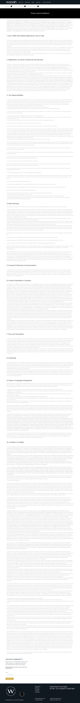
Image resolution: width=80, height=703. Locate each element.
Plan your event (47, 2)
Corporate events (32, 6)
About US (21, 2)
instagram (37, 686)
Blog (33, 2)
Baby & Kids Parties (19, 6)
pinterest (37, 689)
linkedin (37, 687)
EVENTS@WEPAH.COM (40, 698)
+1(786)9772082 (38, 700)
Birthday (8, 6)
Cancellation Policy (55, 700)
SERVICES (27, 2)
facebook (37, 692)
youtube (37, 690)
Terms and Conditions (55, 698)
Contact (38, 2)
